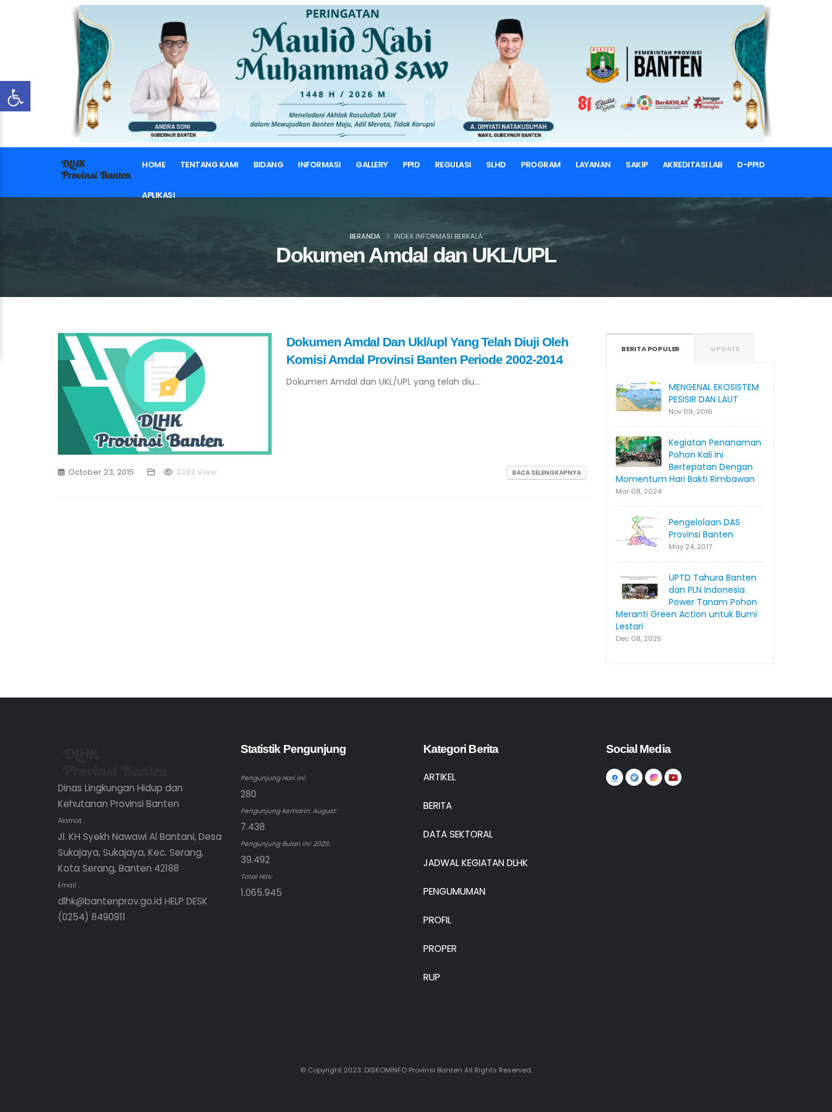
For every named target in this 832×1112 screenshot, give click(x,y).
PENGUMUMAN (454, 891)
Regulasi (453, 164)
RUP (431, 977)
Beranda (365, 236)
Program (541, 164)
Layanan (593, 164)
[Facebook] (614, 777)
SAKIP (637, 164)
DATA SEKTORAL (458, 834)
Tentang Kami (209, 164)
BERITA (437, 805)
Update (725, 349)
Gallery (372, 164)
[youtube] (673, 777)
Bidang (268, 164)
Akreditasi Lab (692, 164)
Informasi (319, 164)
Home (153, 164)
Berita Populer (650, 349)
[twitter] (634, 777)
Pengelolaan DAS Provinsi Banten (704, 528)
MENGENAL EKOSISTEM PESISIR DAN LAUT (714, 393)
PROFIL (437, 920)
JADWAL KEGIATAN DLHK (475, 862)
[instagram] (653, 777)
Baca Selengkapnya (546, 472)
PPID (411, 164)
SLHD (496, 164)
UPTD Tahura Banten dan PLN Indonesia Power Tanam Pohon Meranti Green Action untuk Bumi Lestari (686, 602)
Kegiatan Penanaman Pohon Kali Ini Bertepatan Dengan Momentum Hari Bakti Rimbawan (688, 460)
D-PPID (750, 164)
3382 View (196, 472)
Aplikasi (158, 195)
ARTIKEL (439, 777)
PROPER (440, 948)
